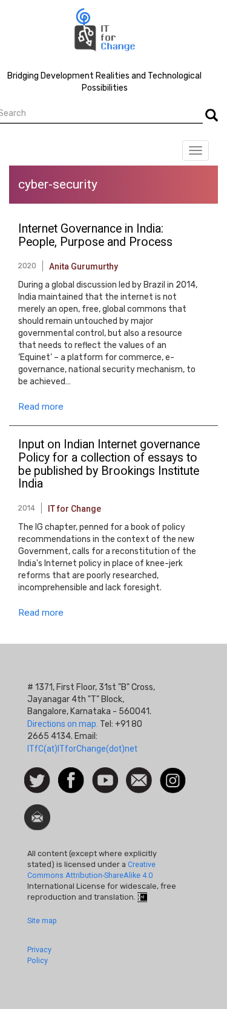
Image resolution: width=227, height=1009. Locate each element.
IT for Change (74, 509)
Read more (41, 406)
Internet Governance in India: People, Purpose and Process (95, 235)
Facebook (71, 773)
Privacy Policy (39, 955)
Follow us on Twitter (37, 781)
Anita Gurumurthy (83, 266)
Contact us (139, 779)
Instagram (173, 773)
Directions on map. (62, 724)
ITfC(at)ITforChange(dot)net (82, 748)
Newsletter (37, 810)
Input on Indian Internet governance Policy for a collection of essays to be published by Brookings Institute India (109, 464)
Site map (42, 920)
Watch (104, 773)
